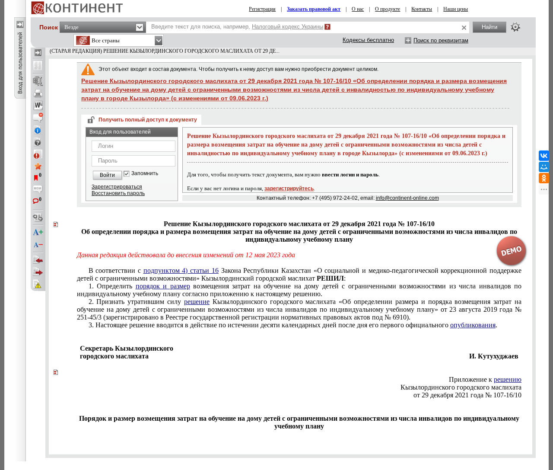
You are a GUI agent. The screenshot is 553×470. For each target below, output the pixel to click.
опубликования (473, 325)
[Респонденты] (38, 272)
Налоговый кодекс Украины (287, 26)
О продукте (387, 9)
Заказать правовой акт (313, 9)
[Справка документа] (38, 142)
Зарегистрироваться (117, 187)
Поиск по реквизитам (440, 40)
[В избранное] (38, 166)
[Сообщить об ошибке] (38, 284)
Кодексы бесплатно (368, 40)
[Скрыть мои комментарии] (38, 190)
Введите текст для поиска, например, (237, 26)
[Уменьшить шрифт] (38, 245)
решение (197, 301)
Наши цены (455, 9)
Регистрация (262, 9)
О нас (358, 9)
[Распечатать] (38, 93)
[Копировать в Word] (38, 105)
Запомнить (144, 173)
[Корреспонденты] (38, 260)
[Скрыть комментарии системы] (38, 117)
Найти (489, 27)
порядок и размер (163, 286)
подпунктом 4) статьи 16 (181, 270)
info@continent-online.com (407, 198)
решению (507, 379)
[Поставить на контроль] (38, 154)
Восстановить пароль (118, 193)
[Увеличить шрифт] (38, 232)
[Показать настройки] (515, 27)
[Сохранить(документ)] (38, 81)
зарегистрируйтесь (289, 188)
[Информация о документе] (38, 130)
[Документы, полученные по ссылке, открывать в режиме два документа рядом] (38, 66)
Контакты (421, 9)
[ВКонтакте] (544, 155)
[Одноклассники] (544, 178)
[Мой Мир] (544, 167)
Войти (107, 175)
